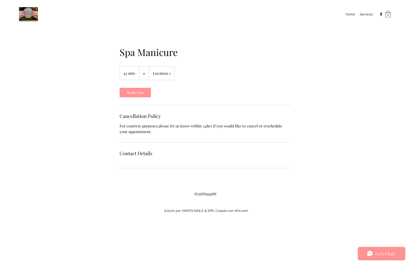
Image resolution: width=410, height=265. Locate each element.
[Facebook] (381, 14)
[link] (135, 92)
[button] (388, 14)
